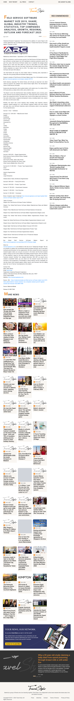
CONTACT (31, 2)
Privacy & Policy (65, 697)
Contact (46, 697)
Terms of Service (54, 697)
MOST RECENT (13, 2)
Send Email (9, 270)
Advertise (38, 697)
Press (32, 697)
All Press (23, 2)
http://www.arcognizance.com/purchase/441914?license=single (19, 242)
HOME (5, 2)
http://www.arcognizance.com (15, 277)
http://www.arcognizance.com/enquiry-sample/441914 (19, 79)
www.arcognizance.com (9, 246)
